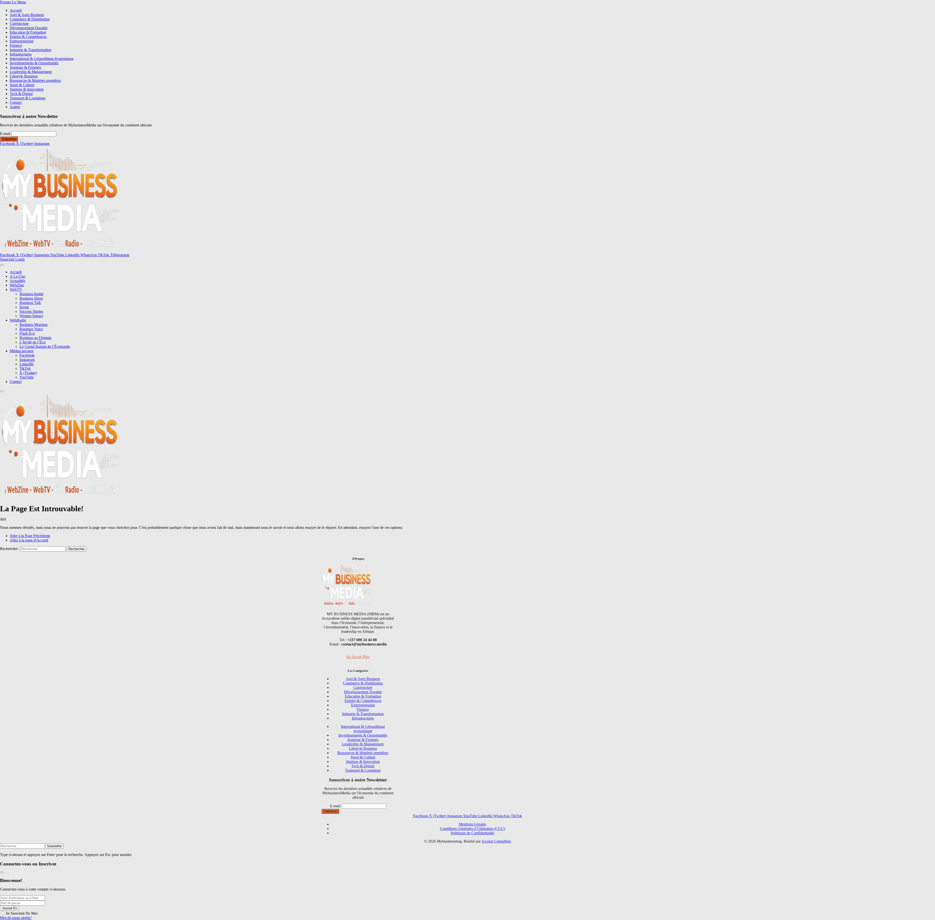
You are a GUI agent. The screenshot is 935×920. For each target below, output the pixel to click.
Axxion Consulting (496, 841)
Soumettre (54, 846)
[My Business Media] (61, 250)
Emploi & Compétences (28, 37)
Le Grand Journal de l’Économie (44, 346)
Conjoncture (19, 23)
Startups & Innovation (27, 89)
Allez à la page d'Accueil (29, 540)
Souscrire (7, 259)
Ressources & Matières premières (35, 80)
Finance (16, 45)
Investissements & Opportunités (34, 63)
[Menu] (2, 265)
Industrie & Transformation (30, 50)
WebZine (17, 285)
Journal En (9, 908)
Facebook (27, 355)
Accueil (16, 10)
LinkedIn (26, 364)
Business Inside (31, 294)
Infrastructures (21, 54)
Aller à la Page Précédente (30, 536)
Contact (16, 102)
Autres (15, 107)
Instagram (27, 360)
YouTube (26, 377)
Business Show (31, 298)
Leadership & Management (31, 72)
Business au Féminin (35, 338)
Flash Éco (27, 333)
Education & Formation (28, 32)
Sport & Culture (22, 85)
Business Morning (33, 324)
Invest (24, 307)
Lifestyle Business (24, 76)
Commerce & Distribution (30, 19)
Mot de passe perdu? (16, 918)
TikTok (25, 368)
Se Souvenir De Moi (21, 913)
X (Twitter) (28, 373)
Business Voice (31, 329)
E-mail (5, 134)
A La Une (17, 276)
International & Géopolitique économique (42, 59)
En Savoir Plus (357, 657)
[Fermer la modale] (2, 872)
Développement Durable (28, 28)
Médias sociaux (22, 351)
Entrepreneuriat (21, 41)
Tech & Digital (21, 94)
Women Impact (31, 316)
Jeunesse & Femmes (25, 67)
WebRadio (18, 320)
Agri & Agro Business (27, 15)
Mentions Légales (472, 824)
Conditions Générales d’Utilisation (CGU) (472, 828)
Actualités (17, 281)
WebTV (16, 289)
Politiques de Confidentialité (472, 833)
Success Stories (31, 311)
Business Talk (30, 303)
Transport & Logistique (28, 98)
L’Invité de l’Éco (32, 342)
